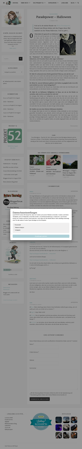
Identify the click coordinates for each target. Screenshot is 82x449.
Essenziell (18, 225)
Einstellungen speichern (41, 236)
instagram (17, 230)
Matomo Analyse (19, 227)
